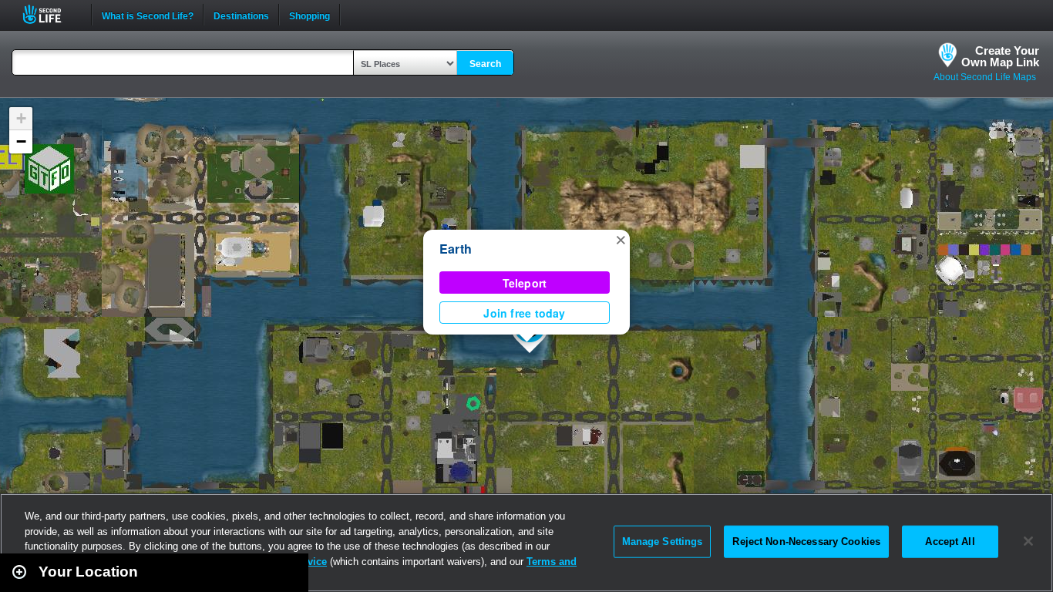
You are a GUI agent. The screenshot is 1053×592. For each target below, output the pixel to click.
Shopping (309, 14)
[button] (620, 239)
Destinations (241, 14)
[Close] (1028, 541)
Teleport (525, 283)
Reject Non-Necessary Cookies (806, 541)
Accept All (949, 541)
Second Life (50, 14)
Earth (455, 248)
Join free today (524, 313)
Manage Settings (662, 541)
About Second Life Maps (985, 77)
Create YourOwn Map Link (1000, 56)
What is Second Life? (147, 14)
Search (485, 64)
